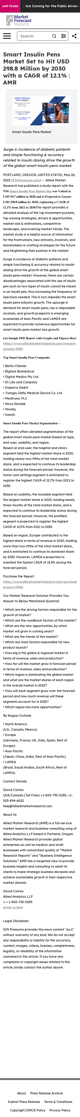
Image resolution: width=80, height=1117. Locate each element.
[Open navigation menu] (7, 36)
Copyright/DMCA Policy (27, 1110)
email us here (13, 907)
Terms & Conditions (58, 1102)
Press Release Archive (46, 1093)
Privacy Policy (59, 1110)
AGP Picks (10, 6)
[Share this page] (74, 36)
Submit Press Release (24, 1102)
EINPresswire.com (26, 180)
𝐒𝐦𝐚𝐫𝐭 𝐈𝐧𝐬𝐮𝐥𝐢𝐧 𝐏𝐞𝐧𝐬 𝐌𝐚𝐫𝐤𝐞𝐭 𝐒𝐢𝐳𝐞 (30, 191)
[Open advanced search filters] (63, 36)
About (21, 1093)
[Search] (54, 36)
